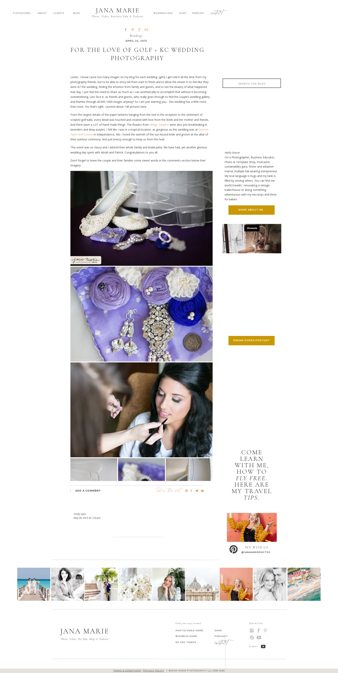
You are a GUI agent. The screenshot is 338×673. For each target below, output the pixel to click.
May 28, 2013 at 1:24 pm (87, 518)
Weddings (136, 36)
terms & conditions (127, 670)
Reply (77, 531)
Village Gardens (160, 124)
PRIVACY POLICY (153, 670)
